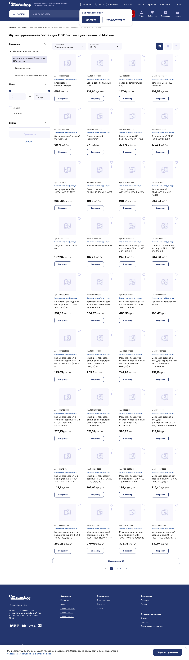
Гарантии (145, 600)
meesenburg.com (67, 608)
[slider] (10, 91)
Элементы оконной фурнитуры (31, 75)
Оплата (140, 4)
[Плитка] (159, 46)
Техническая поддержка (152, 626)
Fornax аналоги (23, 68)
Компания (165, 4)
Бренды (152, 4)
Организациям (103, 600)
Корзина (177, 16)
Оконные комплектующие (26, 51)
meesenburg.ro (66, 612)
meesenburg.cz (67, 616)
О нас (62, 604)
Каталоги (145, 622)
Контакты (64, 600)
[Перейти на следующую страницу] (126, 568)
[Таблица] (176, 46)
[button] (29, 44)
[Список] (168, 46)
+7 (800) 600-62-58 (108, 4)
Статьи (177, 4)
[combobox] (67, 46)
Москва (87, 4)
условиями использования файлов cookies (29, 653)
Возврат (144, 604)
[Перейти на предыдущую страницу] (106, 568)
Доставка (127, 4)
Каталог (21, 14)
